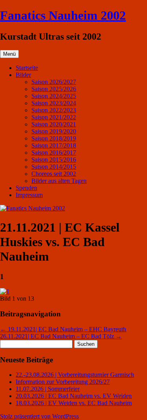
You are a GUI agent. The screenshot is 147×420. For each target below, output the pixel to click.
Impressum (29, 195)
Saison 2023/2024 (53, 103)
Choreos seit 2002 (53, 173)
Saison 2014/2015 (53, 166)
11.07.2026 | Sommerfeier (48, 388)
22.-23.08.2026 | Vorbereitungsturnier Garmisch (75, 374)
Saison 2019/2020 (53, 131)
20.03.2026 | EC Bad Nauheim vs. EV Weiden (74, 396)
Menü (9, 54)
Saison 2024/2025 (53, 96)
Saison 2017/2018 (53, 145)
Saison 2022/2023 (53, 110)
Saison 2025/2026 (53, 89)
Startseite (27, 67)
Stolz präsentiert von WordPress (39, 416)
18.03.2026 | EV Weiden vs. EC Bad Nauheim (74, 403)
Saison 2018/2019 (53, 138)
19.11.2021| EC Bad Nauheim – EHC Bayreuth (63, 329)
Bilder (23, 74)
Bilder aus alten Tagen (59, 180)
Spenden (26, 187)
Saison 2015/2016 (53, 159)
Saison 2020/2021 (53, 124)
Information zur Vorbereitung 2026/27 (63, 381)
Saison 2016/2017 (53, 152)
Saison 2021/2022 (53, 117)
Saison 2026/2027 (53, 82)
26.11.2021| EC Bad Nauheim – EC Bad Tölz (61, 336)
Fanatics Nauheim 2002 (63, 15)
